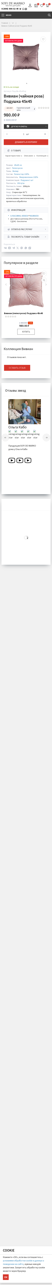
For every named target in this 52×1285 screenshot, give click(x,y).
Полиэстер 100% (21, 174)
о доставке (15, 215)
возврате (34, 215)
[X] (17, 248)
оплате (25, 215)
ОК (5, 1277)
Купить (26, 331)
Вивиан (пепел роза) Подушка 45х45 (23, 313)
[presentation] (5, 437)
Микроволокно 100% (28, 177)
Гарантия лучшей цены (23, 109)
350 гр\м (20, 183)
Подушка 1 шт (27, 180)
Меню (8, 15)
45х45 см (18, 165)
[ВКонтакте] (5, 248)
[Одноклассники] (9, 248)
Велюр (15, 171)
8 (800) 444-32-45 (9, 8)
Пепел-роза (17, 168)
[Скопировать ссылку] (29, 248)
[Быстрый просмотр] (44, 280)
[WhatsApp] (25, 248)
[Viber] (21, 248)
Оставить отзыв (17, 367)
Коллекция (41, 156)
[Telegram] (13, 248)
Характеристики (12, 156)
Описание (28, 156)
